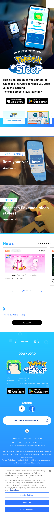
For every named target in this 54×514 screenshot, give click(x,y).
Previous (12, 291)
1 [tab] (23, 290)
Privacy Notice (27, 438)
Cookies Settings (27, 495)
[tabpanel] (24, 264)
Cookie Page (38, 438)
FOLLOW (27, 322)
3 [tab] (30, 290)
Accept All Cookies (27, 509)
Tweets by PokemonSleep (14, 314)
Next (41, 291)
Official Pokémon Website (26, 420)
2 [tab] (27, 290)
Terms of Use (16, 438)
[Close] (50, 471)
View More (43, 243)
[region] (27, 490)
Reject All (27, 502)
